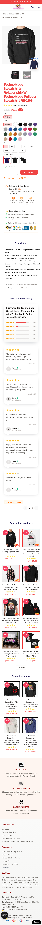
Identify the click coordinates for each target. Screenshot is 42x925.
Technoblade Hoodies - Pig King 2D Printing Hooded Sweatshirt (31, 620)
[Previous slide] (5, 45)
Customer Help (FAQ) (10, 864)
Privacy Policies (7, 835)
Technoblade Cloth (16, 14)
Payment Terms (8, 855)
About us (5, 829)
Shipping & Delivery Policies (12, 852)
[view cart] (39, 6)
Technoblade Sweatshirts (12, 17)
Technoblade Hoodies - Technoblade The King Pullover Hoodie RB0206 (31, 587)
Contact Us (6, 861)
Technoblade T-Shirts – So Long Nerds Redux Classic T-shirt (31, 654)
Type (5, 113)
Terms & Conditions (9, 832)
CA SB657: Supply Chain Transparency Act (17, 841)
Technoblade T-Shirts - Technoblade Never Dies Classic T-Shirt (10, 620)
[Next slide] (36, 45)
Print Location (8, 154)
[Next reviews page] (36, 508)
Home (4, 14)
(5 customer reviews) (20, 105)
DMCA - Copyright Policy (11, 838)
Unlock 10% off (4, 915)
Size (5, 143)
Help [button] (37, 922)
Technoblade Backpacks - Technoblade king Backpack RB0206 (10, 587)
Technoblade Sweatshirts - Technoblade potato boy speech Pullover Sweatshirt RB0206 (11, 740)
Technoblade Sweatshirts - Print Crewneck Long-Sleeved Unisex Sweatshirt (11, 704)
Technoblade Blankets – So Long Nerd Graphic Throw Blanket (10, 654)
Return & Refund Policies (11, 858)
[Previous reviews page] (25, 508)
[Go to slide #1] (15, 75)
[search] (32, 6)
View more (21, 667)
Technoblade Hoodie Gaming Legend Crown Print (10, 552)
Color (5, 120)
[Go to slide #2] (27, 75)
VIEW (11, 545)
